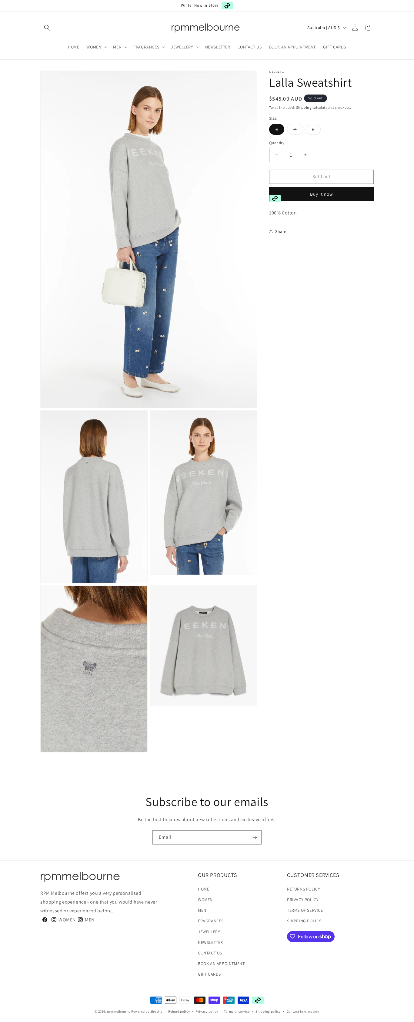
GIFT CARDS (209, 974)
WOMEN (205, 899)
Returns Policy (303, 888)
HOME (203, 888)
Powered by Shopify (146, 1011)
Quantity (276, 142)
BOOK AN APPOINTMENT (221, 963)
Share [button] (280, 231)
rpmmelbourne (118, 1011)
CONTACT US (210, 952)
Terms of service (236, 1011)
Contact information (303, 1011)
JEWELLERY (209, 931)
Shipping (304, 107)
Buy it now (321, 194)
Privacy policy (207, 1011)
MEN (202, 910)
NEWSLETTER (210, 942)
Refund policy (179, 1011)
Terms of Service (305, 910)
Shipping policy (268, 1011)
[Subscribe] (254, 837)
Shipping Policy (304, 921)
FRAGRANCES (211, 921)
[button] (47, 27)
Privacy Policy (303, 899)
